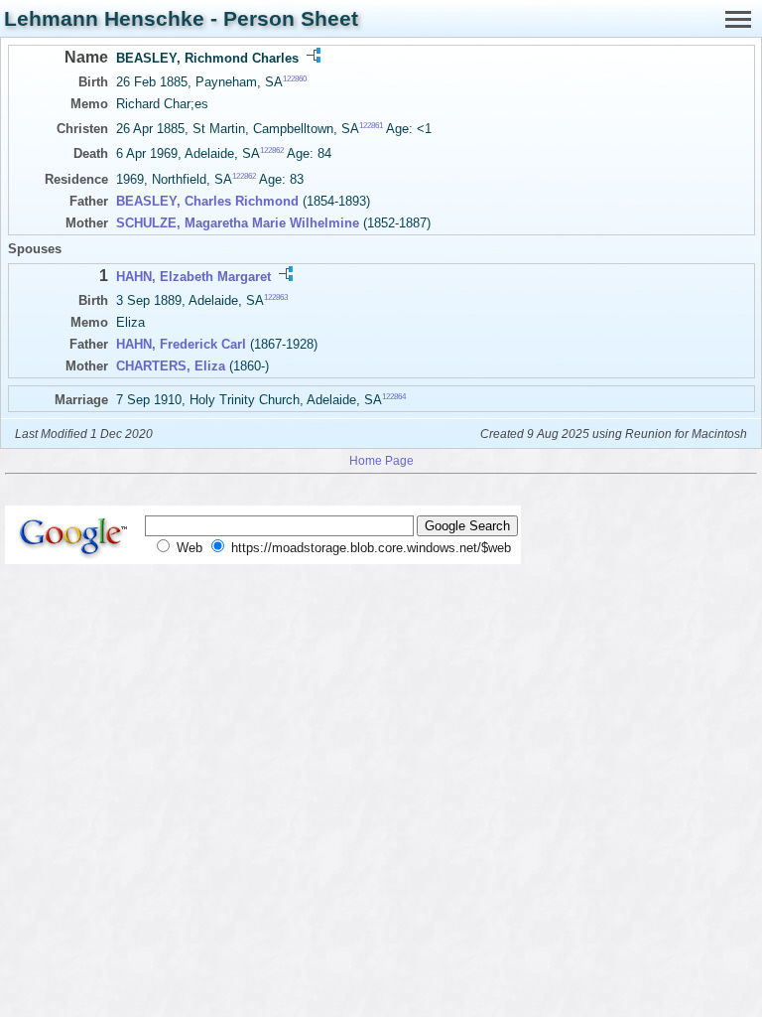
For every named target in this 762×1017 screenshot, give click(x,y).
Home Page (381, 460)
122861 (371, 125)
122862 (272, 150)
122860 (295, 78)
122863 (276, 297)
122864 (394, 396)
